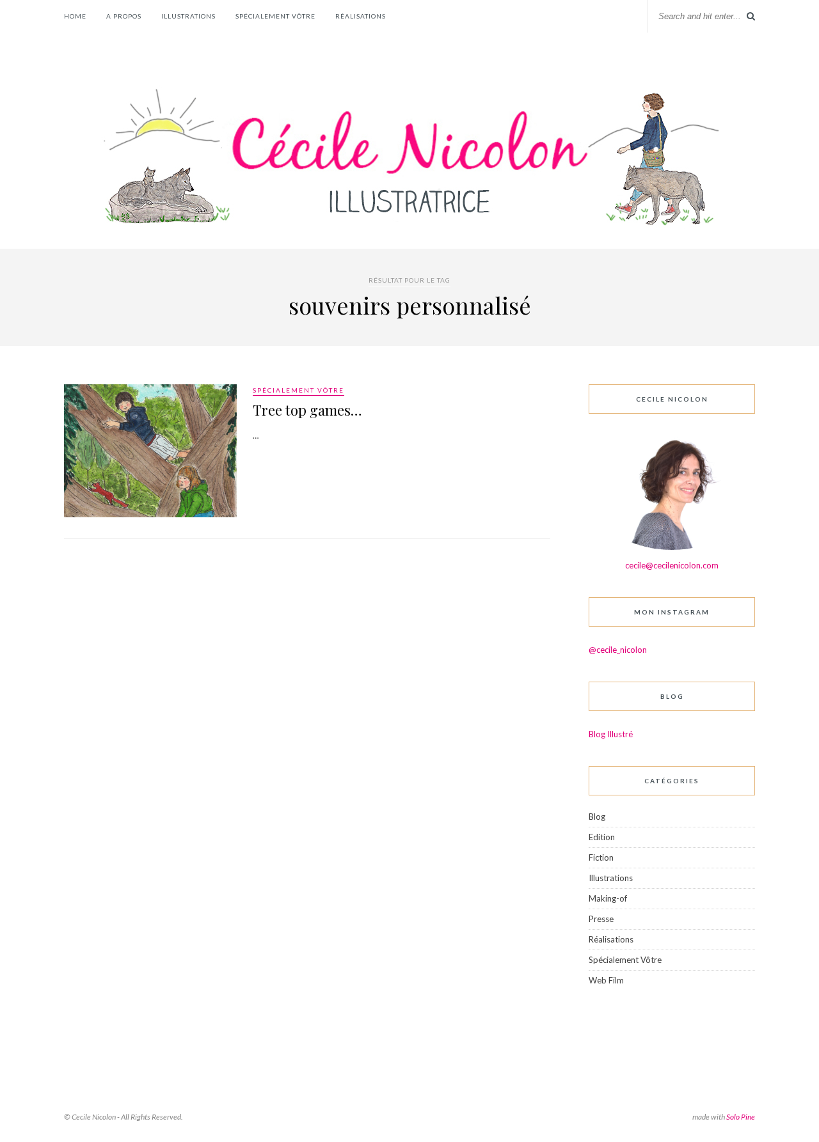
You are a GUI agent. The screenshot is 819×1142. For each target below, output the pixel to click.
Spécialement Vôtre (275, 16)
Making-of (608, 898)
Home (75, 16)
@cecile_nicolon (618, 650)
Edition (602, 837)
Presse (601, 919)
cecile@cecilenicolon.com (672, 565)
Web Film (606, 980)
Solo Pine (740, 1117)
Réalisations (360, 16)
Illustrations (188, 16)
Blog (597, 816)
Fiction (601, 857)
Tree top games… (307, 409)
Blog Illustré (611, 734)
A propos (123, 16)
